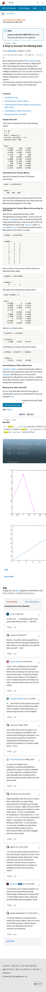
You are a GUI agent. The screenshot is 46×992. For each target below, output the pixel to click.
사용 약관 (35, 969)
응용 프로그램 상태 (23, 969)
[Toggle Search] (38, 2)
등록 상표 (15, 966)
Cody (35, 8)
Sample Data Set (11, 98)
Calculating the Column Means (17, 101)
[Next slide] (41, 8)
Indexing (9, 410)
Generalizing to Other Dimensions (18, 111)
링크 (18, 591)
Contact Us (7, 973)
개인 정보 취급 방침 (28, 966)
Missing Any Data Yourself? (15, 114)
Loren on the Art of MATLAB (14, 20)
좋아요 (30, 55)
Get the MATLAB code (12, 405)
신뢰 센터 (6, 966)
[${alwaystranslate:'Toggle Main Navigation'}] (42, 2)
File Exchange (24, 8)
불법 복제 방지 (8, 969)
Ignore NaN (9, 577)
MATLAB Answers (9, 8)
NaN (6, 570)
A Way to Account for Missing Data (22, 45)
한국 (39, 984)
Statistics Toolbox (10, 369)
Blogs (11, 3)
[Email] (30, 414)
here (12, 397)
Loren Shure (12, 51)
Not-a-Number (30, 61)
